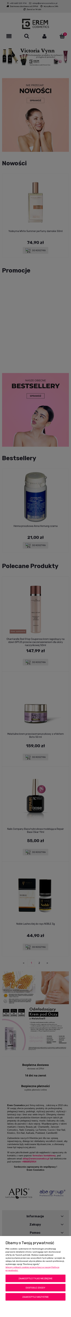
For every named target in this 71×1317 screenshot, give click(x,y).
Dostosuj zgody (35, 1287)
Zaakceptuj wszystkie (35, 1297)
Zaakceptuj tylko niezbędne (35, 1278)
